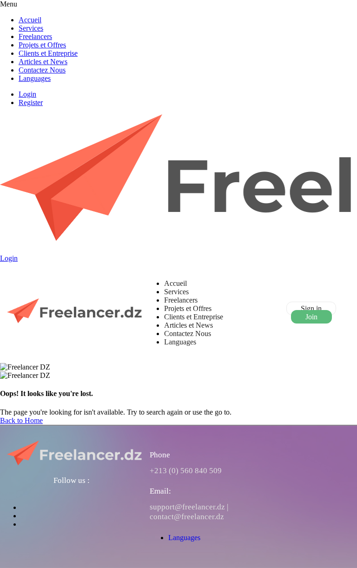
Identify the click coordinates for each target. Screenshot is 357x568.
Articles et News (43, 62)
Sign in (311, 308)
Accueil (30, 20)
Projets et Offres (42, 45)
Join (311, 317)
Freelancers (35, 36)
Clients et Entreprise (48, 53)
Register (31, 102)
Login (27, 94)
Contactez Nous (42, 70)
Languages (35, 78)
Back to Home (21, 420)
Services (31, 28)
